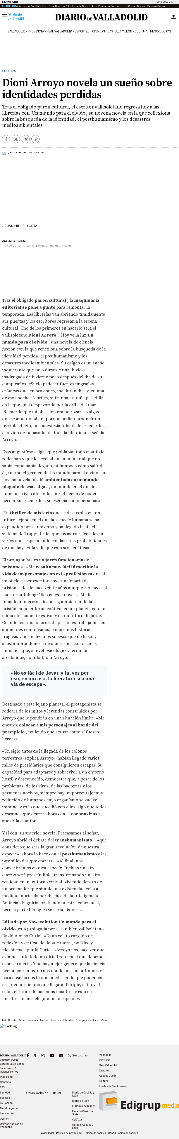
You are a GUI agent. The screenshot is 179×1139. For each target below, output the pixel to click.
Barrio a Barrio (156, 6)
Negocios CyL (161, 31)
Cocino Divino (136, 6)
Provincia (36, 31)
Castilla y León (119, 31)
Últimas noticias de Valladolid (11, 1125)
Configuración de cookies (123, 1133)
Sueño (22, 1020)
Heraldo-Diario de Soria (82, 1113)
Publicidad (6, 1076)
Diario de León (80, 1100)
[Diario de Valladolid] (101, 17)
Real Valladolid (59, 31)
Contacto (5, 1082)
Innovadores (7, 1113)
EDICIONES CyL (164, 2)
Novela (12, 1020)
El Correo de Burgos (83, 1106)
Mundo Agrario (9, 1108)
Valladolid (16, 31)
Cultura (141, 31)
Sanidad (5, 1092)
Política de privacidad (69, 1133)
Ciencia (105, 1020)
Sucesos (5, 1097)
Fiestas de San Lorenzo (113, 1086)
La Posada (6, 1103)
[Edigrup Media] (139, 1110)
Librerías (68, 1020)
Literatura (55, 1020)
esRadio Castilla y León (82, 1126)
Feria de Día (79, 6)
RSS (2, 1087)
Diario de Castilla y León (83, 1094)
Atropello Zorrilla (29, 6)
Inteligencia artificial (87, 1020)
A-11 (66, 6)
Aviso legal (47, 1133)
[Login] (173, 17)
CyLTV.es (77, 1119)
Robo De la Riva (51, 6)
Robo (92, 6)
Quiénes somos (9, 1071)
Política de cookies (95, 1133)
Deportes (82, 31)
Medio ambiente (38, 1020)
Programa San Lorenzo (111, 6)
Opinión (98, 31)
